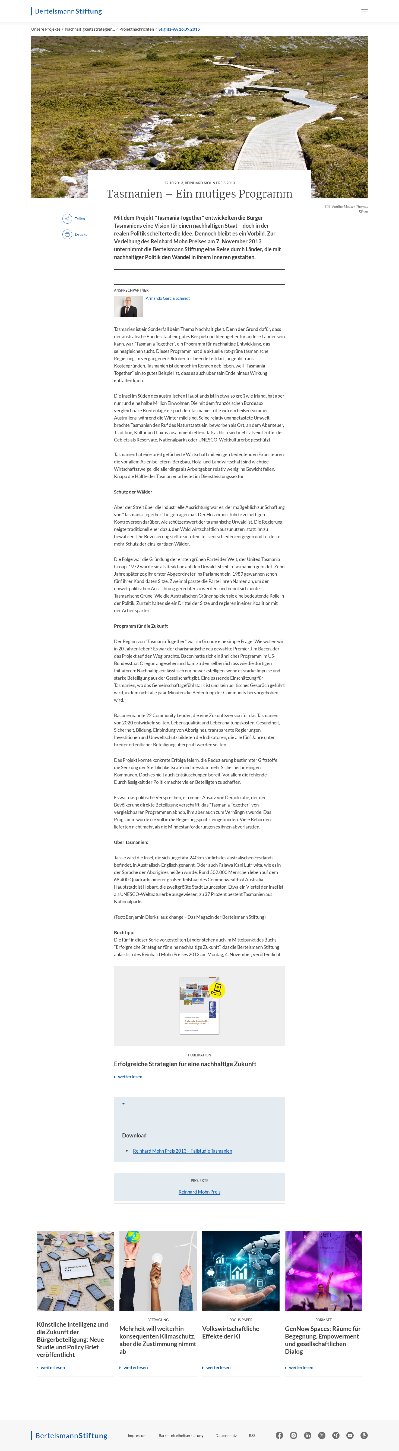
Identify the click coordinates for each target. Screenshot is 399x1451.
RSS (252, 1435)
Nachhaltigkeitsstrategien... (90, 29)
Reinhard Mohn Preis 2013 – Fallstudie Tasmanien (182, 1151)
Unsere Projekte (46, 29)
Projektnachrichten (136, 29)
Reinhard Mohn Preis (199, 1192)
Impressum (137, 1435)
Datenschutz (226, 1435)
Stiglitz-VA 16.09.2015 (179, 29)
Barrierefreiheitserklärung (181, 1435)
